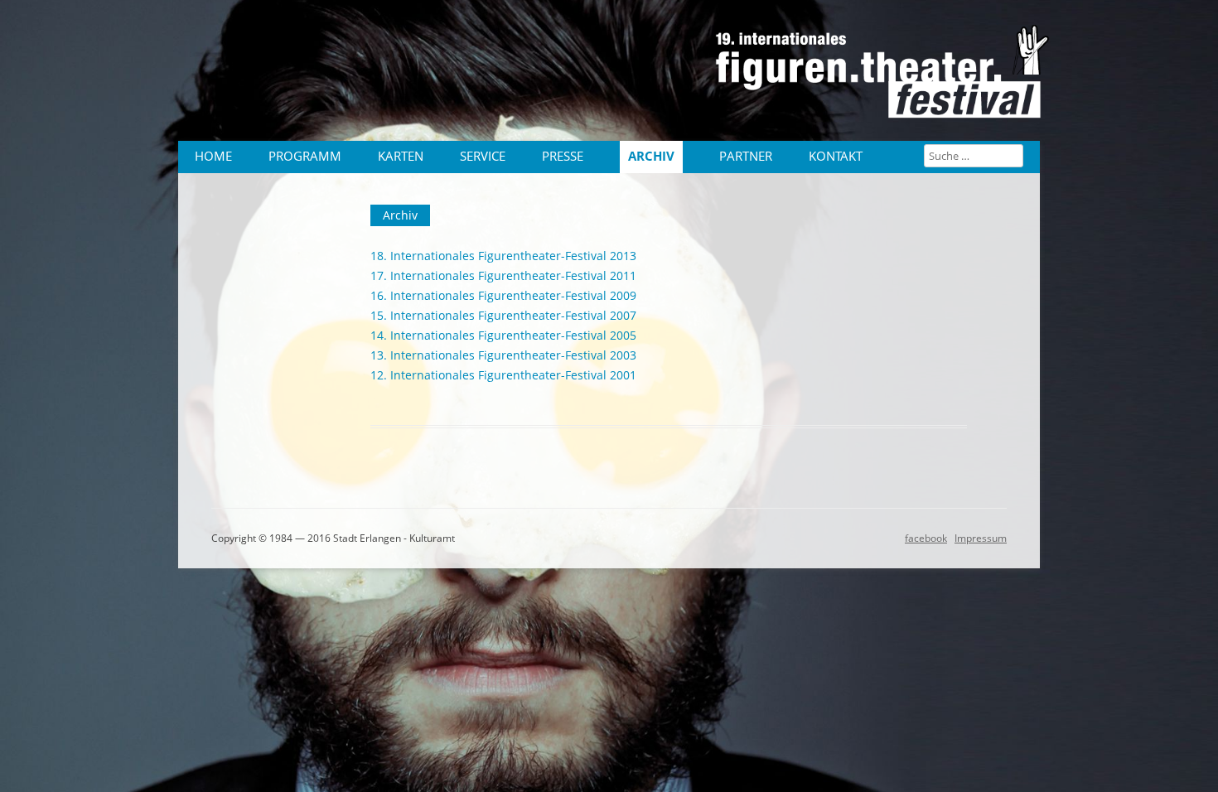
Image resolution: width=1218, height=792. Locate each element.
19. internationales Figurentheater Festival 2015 (886, 79)
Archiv (651, 156)
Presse (562, 156)
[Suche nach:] (973, 155)
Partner (745, 156)
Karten (400, 156)
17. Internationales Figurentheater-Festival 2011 (503, 275)
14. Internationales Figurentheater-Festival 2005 (503, 335)
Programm (304, 156)
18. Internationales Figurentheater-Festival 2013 (503, 255)
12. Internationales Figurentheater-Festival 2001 (503, 375)
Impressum (981, 538)
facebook (926, 538)
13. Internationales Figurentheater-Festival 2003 (503, 355)
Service (482, 156)
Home (213, 156)
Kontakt (836, 156)
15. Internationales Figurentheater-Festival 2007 (503, 315)
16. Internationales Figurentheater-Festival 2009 (503, 295)
